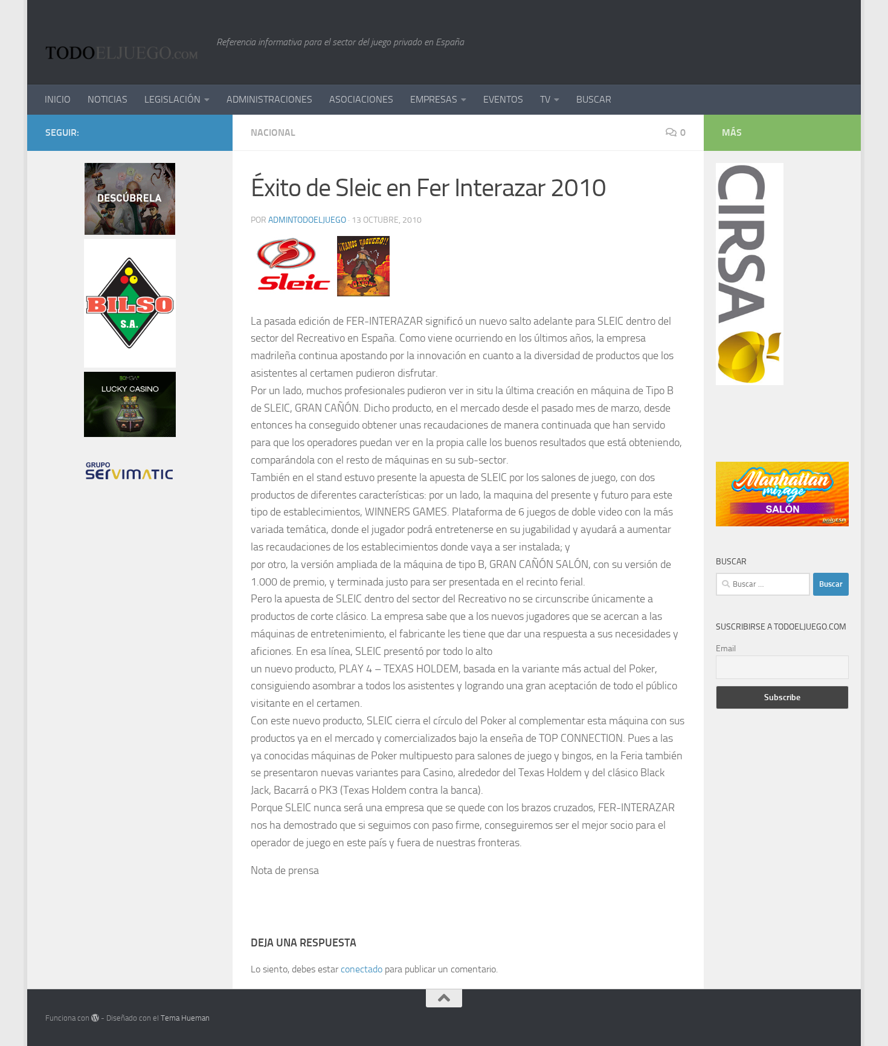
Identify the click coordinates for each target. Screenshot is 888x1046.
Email (726, 648)
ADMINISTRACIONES (269, 99)
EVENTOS (503, 99)
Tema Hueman (185, 1017)
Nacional (273, 132)
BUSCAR (593, 99)
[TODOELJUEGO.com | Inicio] (124, 42)
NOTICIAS (107, 99)
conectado (361, 969)
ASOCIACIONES (361, 99)
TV (545, 99)
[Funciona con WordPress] (95, 1018)
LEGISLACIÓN (172, 99)
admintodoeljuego (307, 220)
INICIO (58, 99)
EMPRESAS (433, 99)
